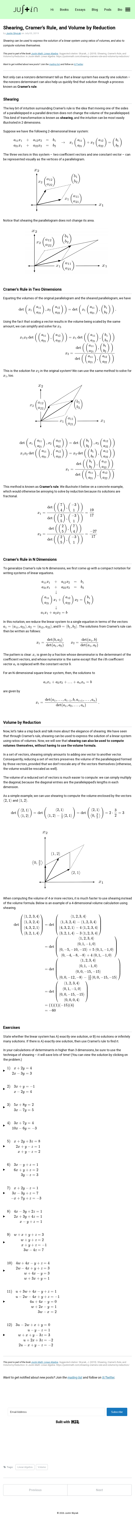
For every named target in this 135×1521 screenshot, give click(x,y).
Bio (120, 9)
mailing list (54, 64)
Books (64, 9)
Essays (80, 9)
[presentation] (67, 142)
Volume (42, 1467)
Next (99, 1490)
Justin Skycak (13, 33)
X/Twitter (78, 64)
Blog (95, 9)
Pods (107, 9)
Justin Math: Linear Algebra (44, 53)
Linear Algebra (25, 1467)
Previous (35, 1490)
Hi (52, 9)
